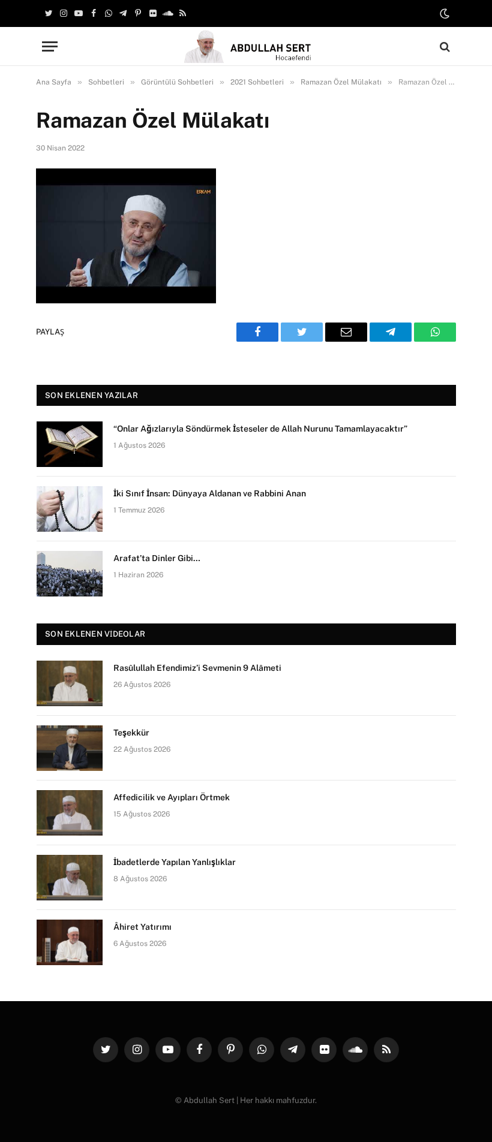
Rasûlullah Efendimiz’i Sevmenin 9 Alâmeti (197, 668)
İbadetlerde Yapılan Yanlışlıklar (174, 862)
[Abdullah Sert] (246, 46)
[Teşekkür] (70, 748)
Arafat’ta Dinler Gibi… (156, 558)
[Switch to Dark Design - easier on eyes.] (443, 13)
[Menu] (50, 46)
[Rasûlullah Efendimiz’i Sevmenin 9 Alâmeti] (70, 683)
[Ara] (443, 46)
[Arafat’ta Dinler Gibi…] (70, 573)
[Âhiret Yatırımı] (70, 942)
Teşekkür (131, 732)
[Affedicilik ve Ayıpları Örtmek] (70, 813)
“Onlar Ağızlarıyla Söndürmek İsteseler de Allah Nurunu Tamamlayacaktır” (260, 428)
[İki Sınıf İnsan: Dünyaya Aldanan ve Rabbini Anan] (70, 509)
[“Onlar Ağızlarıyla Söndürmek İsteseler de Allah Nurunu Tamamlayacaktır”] (70, 444)
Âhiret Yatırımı (142, 927)
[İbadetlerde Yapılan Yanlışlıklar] (70, 877)
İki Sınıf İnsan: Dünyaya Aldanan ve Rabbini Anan (209, 493)
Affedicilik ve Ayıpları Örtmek (171, 797)
